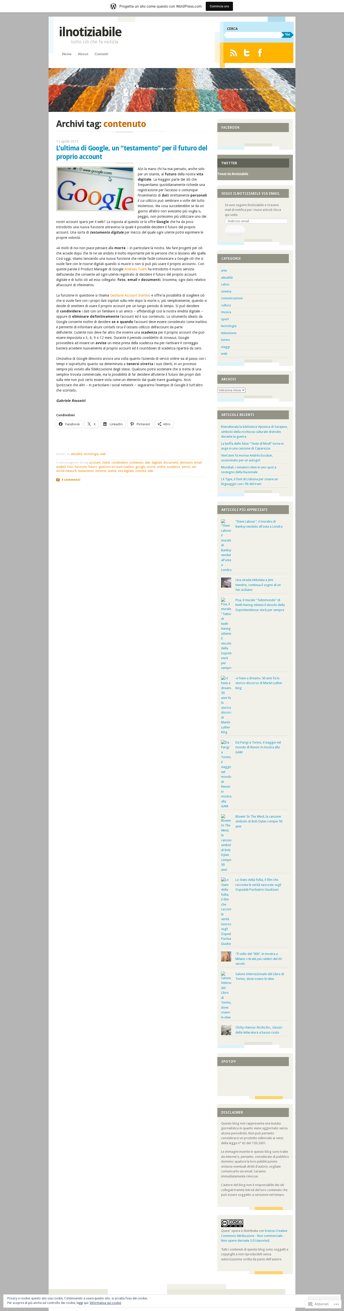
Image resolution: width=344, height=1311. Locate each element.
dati (147, 462)
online (161, 467)
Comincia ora (219, 6)
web (103, 454)
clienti (106, 462)
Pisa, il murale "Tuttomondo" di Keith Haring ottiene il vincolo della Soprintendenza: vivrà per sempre (260, 605)
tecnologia (91, 454)
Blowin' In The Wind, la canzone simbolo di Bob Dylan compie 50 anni (258, 821)
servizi (186, 467)
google (140, 467)
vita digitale (126, 471)
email (198, 462)
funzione (81, 467)
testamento (86, 471)
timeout (100, 471)
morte (151, 467)
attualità (76, 454)
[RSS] (233, 52)
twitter (229, 163)
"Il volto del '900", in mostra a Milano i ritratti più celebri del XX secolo (258, 959)
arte (224, 270)
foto (70, 467)
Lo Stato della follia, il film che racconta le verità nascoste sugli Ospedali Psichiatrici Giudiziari (258, 884)
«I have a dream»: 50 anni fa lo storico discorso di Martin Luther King (258, 683)
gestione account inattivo (116, 467)
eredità (61, 467)
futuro (92, 467)
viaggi (225, 347)
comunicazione (232, 298)
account (94, 462)
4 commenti (70, 479)
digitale (157, 462)
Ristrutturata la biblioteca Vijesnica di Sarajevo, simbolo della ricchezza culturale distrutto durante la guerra (254, 431)
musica (226, 312)
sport (225, 319)
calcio (225, 284)
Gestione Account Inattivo (130, 295)
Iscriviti (235, 230)
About (83, 54)
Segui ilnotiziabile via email (250, 193)
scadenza (173, 467)
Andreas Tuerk (135, 269)
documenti (170, 462)
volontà (140, 471)
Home (67, 54)
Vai (287, 34)
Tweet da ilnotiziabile (232, 174)
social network (66, 471)
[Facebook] (260, 52)
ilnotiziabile (90, 31)
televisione (228, 333)
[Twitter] (247, 52)
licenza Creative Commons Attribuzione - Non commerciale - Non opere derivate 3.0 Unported (254, 1235)
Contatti (101, 54)
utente (112, 471)
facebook (230, 127)
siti (194, 467)
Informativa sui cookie (105, 1303)
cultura (226, 305)
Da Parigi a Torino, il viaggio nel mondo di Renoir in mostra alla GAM (258, 747)
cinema (226, 291)
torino (225, 340)
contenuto (136, 462)
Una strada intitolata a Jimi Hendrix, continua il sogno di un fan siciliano (258, 585)
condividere (120, 462)
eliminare (186, 462)
